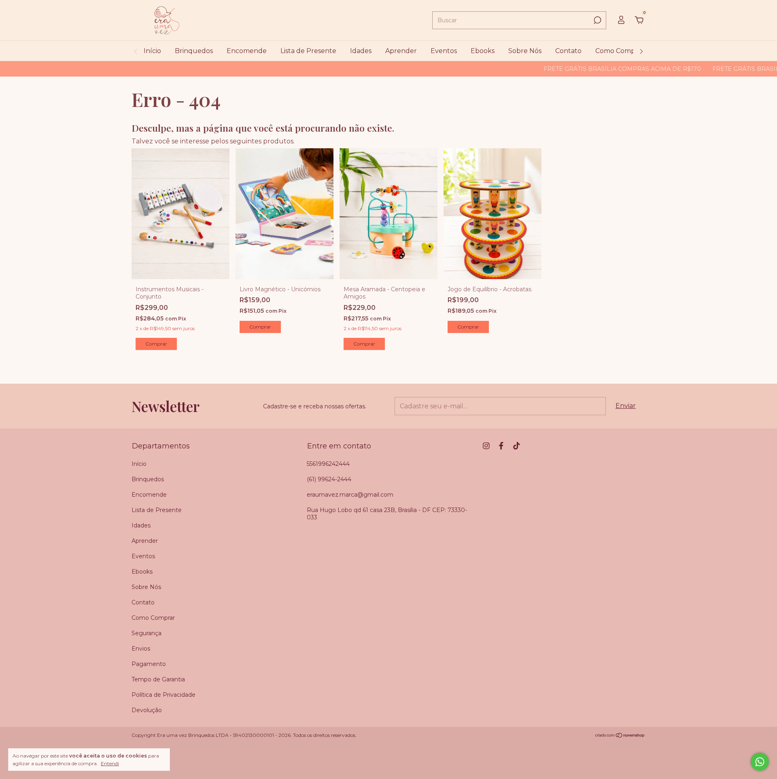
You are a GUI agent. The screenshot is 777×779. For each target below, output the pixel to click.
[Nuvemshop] (620, 736)
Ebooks (483, 51)
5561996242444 (328, 463)
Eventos (444, 51)
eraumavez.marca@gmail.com (350, 494)
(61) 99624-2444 (329, 479)
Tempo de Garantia (158, 679)
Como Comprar (619, 51)
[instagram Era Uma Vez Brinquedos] (486, 446)
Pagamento (149, 664)
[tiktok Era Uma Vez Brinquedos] (516, 446)
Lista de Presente (308, 51)
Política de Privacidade (163, 694)
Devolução (147, 710)
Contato (568, 51)
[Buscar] (596, 20)
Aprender (401, 51)
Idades (361, 51)
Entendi (110, 763)
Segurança (146, 633)
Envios (141, 648)
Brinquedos (194, 51)
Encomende (247, 51)
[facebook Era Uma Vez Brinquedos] (501, 446)
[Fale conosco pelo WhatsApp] (760, 762)
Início (152, 51)
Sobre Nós (524, 51)
